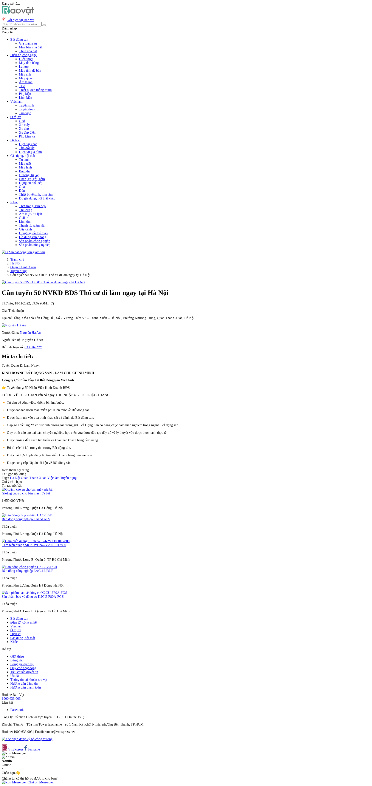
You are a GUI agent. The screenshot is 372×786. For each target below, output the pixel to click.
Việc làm (53, 478)
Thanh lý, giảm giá (32, 225)
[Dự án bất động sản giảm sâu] (23, 252)
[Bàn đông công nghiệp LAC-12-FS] (28, 515)
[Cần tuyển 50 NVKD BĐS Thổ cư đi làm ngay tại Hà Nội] (43, 282)
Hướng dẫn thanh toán (25, 687)
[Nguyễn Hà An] (14, 325)
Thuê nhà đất (28, 51)
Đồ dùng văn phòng (32, 237)
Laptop (24, 66)
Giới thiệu (17, 656)
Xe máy (24, 125)
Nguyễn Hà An (30, 332)
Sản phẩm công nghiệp (34, 241)
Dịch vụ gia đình (30, 152)
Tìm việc (25, 113)
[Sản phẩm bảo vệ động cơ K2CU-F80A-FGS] (34, 593)
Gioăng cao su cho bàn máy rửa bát (26, 493)
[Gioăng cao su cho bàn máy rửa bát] (27, 489)
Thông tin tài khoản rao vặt (28, 679)
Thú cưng (25, 210)
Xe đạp (24, 128)
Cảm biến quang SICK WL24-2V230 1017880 (34, 545)
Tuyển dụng (27, 109)
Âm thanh (26, 82)
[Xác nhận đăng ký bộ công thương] (27, 739)
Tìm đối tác (26, 148)
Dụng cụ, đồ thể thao (33, 233)
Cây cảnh (25, 229)
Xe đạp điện (27, 132)
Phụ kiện (25, 94)
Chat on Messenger (40, 782)
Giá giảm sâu (28, 43)
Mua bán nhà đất (30, 47)
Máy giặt (25, 163)
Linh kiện (25, 97)
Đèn (22, 190)
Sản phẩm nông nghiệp (34, 245)
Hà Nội (15, 263)
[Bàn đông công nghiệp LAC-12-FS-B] (29, 567)
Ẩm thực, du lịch (30, 214)
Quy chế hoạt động (23, 668)
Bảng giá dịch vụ (22, 664)
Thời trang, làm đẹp (32, 206)
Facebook (17, 710)
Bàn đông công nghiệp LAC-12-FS (26, 519)
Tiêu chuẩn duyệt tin (24, 672)
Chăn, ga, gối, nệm (32, 179)
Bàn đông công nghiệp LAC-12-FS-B (28, 571)
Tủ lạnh (24, 159)
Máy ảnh (25, 74)
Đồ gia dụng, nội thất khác (37, 198)
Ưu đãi (15, 676)
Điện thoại (26, 59)
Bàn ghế (24, 171)
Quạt (22, 186)
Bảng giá (16, 660)
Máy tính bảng (29, 63)
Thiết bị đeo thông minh (35, 90)
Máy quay (26, 78)
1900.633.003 (11, 698)
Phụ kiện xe (27, 136)
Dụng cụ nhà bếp (30, 183)
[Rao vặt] (18, 14)
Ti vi (22, 86)
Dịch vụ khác (28, 144)
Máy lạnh (25, 167)
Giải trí (23, 217)
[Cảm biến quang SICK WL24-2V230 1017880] (36, 541)
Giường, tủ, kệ (29, 175)
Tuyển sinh (26, 105)
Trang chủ (17, 259)
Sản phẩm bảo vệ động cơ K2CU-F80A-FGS (33, 596)
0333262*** (33, 347)
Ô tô (22, 121)
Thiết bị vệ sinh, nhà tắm (36, 194)
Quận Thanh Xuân (23, 267)
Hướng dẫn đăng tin (24, 683)
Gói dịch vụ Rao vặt (20, 20)
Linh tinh (25, 221)
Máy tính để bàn (30, 70)
